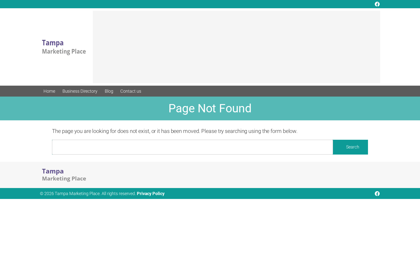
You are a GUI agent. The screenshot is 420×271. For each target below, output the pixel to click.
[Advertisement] (236, 49)
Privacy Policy (151, 193)
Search (352, 146)
